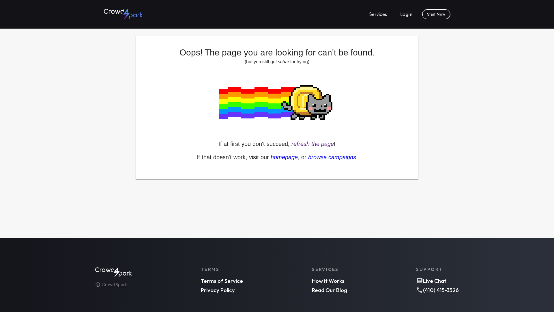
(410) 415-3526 (441, 290)
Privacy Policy (218, 290)
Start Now (436, 14)
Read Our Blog (329, 290)
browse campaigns (332, 157)
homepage (284, 157)
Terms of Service (222, 280)
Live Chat (434, 280)
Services (378, 14)
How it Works (328, 280)
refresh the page (312, 144)
